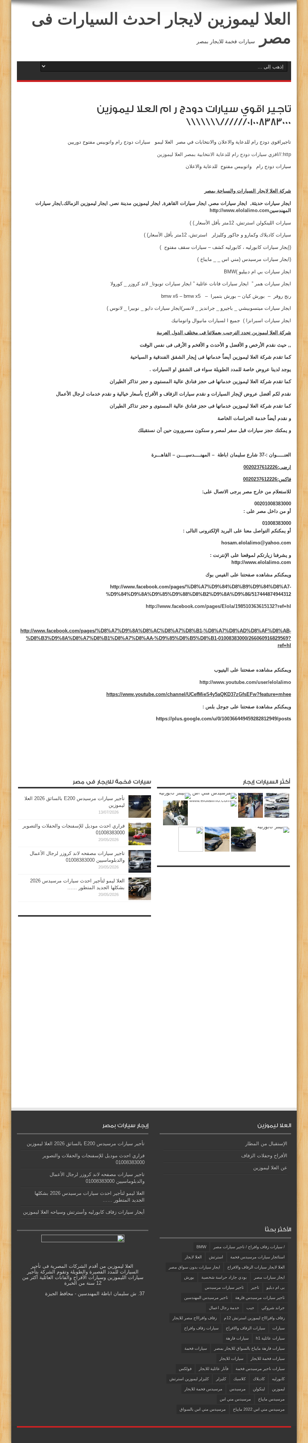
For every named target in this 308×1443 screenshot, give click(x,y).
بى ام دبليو (275, 1287)
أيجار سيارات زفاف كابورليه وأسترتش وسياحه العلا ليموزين (84, 1212)
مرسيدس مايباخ (271, 1399)
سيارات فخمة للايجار (268, 1358)
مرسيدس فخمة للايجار (203, 1389)
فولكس (185, 1368)
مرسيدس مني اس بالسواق (203, 1409)
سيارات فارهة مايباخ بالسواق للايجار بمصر (249, 1348)
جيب (250, 1307)
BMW (201, 1246)
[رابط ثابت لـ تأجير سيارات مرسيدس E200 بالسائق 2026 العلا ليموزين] (139, 816)
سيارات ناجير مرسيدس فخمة (260, 1368)
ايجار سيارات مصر (269, 1277)
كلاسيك (239, 1378)
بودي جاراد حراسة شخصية (224, 1277)
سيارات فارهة (237, 1338)
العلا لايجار (193, 1257)
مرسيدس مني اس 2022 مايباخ (259, 1409)
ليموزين (278, 1389)
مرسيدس (237, 1389)
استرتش (216, 1257)
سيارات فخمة (195, 1348)
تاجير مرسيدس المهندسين (206, 1297)
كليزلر (221, 1378)
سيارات (278, 1328)
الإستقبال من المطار (266, 1143)
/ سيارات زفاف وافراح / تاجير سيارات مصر (249, 1246)
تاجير (255, 1287)
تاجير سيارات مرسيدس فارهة (260, 1297)
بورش (189, 1277)
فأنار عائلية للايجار (213, 1368)
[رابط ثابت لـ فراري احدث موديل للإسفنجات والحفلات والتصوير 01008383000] (139, 843)
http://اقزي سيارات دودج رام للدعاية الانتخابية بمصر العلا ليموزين (224, 154)
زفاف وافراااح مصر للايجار (194, 1318)
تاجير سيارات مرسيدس (224, 1287)
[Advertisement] (233, 983)
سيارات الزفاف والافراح (245, 1328)
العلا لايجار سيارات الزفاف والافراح (256, 1267)
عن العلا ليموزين (270, 1167)
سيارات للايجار (231, 1358)
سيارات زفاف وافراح (201, 1328)
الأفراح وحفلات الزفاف (264, 1155)
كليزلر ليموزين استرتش (189, 1378)
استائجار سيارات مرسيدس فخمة (257, 1257)
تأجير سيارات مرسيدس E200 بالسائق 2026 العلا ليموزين (86, 1143)
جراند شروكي (273, 1307)
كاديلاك (259, 1378)
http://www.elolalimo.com (239, 210)
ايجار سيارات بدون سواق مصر (194, 1267)
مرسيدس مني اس (235, 1399)
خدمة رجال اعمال (224, 1307)
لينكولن (259, 1389)
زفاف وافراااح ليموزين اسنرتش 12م (254, 1318)
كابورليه (278, 1378)
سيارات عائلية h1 (270, 1338)
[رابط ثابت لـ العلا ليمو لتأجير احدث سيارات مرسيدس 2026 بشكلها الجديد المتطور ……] (139, 898)
